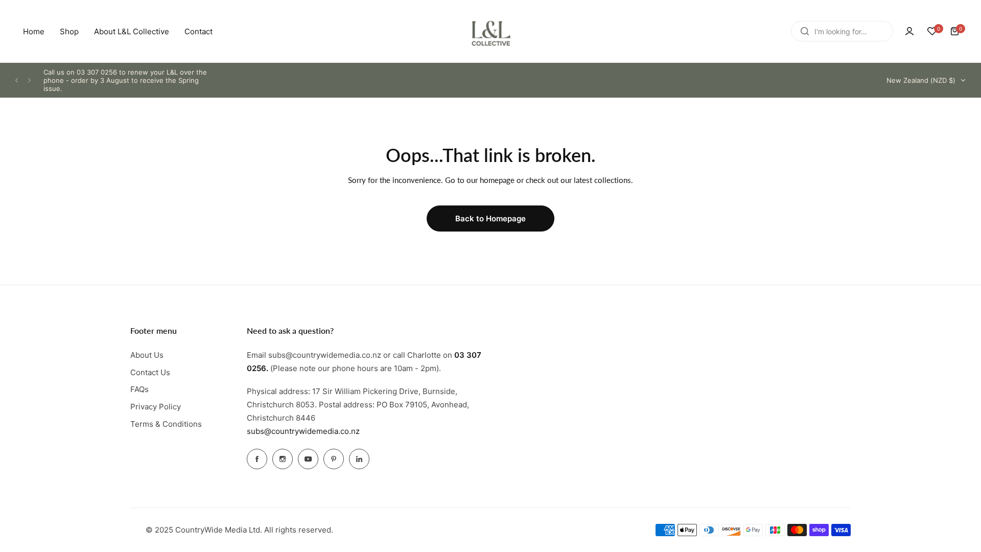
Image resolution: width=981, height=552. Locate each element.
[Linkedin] (359, 459)
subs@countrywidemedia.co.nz (303, 431)
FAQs (139, 389)
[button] (16, 80)
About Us (147, 355)
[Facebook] (257, 459)
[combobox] (842, 31)
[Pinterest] (333, 459)
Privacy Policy (155, 406)
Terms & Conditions (166, 424)
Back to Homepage (490, 218)
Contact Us (150, 372)
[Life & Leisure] (490, 31)
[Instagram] (282, 459)
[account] (909, 31)
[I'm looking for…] (804, 31)
